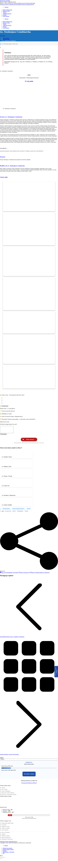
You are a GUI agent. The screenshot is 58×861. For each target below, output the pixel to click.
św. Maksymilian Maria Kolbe (7, 823)
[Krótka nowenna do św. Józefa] (39, 805)
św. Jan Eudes (3, 824)
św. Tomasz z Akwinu (7, 476)
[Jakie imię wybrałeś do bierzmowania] (30, 805)
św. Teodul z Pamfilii (7, 505)
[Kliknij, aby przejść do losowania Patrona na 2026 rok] (29, 782)
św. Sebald (2, 787)
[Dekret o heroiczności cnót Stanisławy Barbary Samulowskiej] (22, 805)
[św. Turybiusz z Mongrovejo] (6, 492)
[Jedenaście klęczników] (4, 805)
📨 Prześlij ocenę (4, 406)
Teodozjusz (20, 511)
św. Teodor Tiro (5, 485)
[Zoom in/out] (4, 857)
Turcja (26, 511)
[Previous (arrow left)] (0, 858)
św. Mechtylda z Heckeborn (6, 839)
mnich (14, 511)
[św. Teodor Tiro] (6, 482)
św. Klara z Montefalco (5, 791)
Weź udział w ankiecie (29, 774)
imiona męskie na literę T (18, 508)
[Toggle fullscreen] (3, 857)
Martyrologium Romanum (32, 77)
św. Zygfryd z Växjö (4, 826)
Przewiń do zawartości (5, 0)
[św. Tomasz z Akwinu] (6, 472)
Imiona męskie (6, 508)
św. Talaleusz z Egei (6, 466)
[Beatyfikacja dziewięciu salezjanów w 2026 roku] (48, 805)
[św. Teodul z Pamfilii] (6, 501)
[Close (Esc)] (0, 857)
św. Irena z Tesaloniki (5, 832)
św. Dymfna (2, 834)
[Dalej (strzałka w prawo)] (2, 858)
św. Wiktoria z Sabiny (5, 835)
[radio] (30, 397)
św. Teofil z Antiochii (5, 828)
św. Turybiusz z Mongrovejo (8, 495)
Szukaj (1, 757)
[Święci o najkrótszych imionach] (13, 805)
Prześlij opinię (3, 434)
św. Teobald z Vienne (7, 457)
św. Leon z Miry (3, 789)
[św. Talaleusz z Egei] (6, 463)
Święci (28, 508)
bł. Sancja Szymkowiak (5, 837)
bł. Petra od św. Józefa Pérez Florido (8, 794)
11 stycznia (8, 511)
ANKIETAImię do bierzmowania (56, 671)
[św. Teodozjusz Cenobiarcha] (12, 209)
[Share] (2, 857)
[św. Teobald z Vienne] (6, 453)
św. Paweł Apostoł (4, 829)
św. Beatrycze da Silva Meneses (7, 792)
